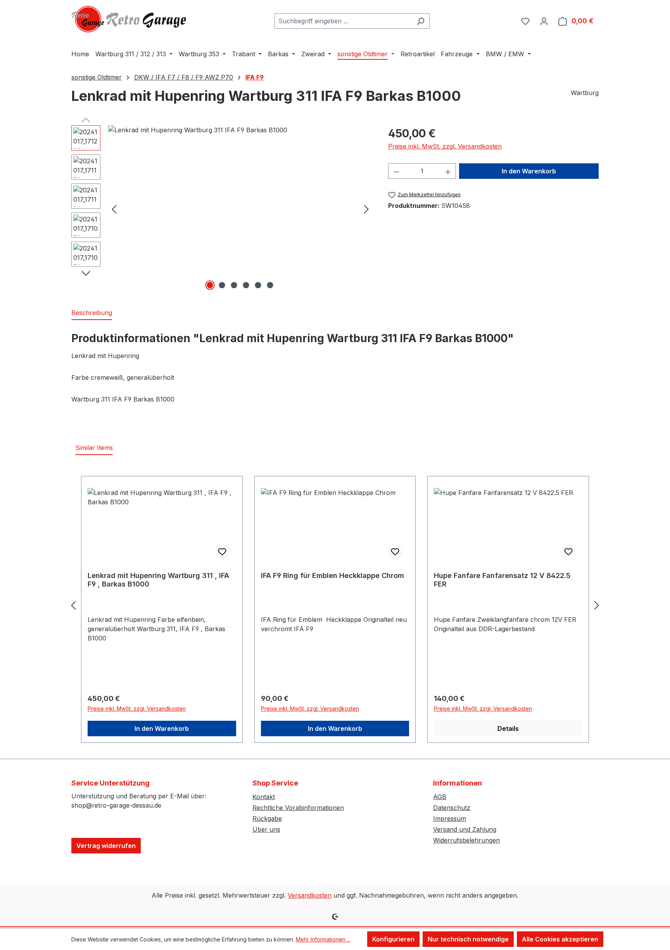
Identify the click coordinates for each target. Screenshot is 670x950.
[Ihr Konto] (544, 21)
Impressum (449, 818)
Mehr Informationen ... (323, 939)
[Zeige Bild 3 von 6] (234, 285)
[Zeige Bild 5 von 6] (258, 285)
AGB (439, 797)
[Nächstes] (366, 208)
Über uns (266, 829)
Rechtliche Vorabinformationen (298, 808)
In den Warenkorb (529, 171)
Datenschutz (451, 808)
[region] (222, 208)
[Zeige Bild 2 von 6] (222, 285)
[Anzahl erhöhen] (448, 171)
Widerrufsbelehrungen (466, 840)
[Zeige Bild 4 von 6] (246, 285)
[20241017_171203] (240, 208)
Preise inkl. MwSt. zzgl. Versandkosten (445, 146)
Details (508, 728)
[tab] (91, 313)
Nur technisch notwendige (468, 939)
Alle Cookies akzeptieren (560, 939)
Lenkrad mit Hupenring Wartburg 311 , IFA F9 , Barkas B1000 (158, 579)
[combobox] (343, 21)
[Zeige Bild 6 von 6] (270, 285)
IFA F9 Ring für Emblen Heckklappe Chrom (332, 575)
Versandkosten (310, 895)
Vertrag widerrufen (106, 846)
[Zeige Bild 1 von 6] (210, 285)
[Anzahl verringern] (396, 171)
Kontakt (263, 797)
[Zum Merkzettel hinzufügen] (222, 551)
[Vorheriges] (114, 208)
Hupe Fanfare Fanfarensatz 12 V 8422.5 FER (502, 579)
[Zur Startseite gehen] (129, 19)
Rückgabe (267, 818)
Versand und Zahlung (464, 829)
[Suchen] (420, 21)
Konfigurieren (393, 939)
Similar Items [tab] (94, 448)
